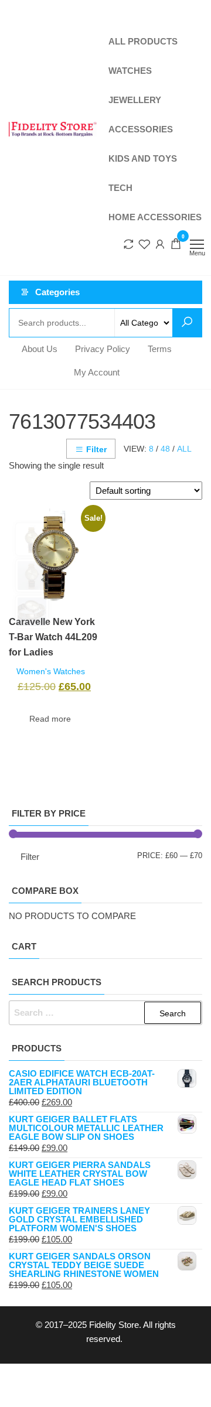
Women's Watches (50, 470)
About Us (39, 147)
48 (165, 247)
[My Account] (160, 36)
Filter (96, 247)
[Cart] (175, 38)
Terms (160, 147)
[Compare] (128, 36)
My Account (97, 171)
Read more (50, 517)
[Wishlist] (144, 36)
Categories (57, 90)
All (184, 247)
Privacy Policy (102, 147)
